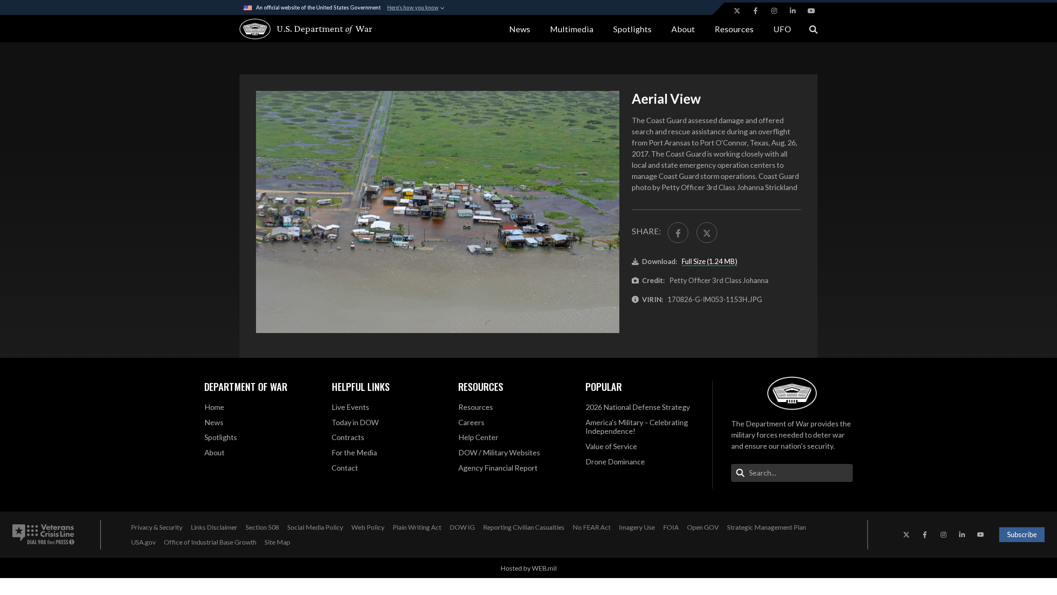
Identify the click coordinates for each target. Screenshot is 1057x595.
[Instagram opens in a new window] (774, 11)
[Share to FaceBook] (678, 232)
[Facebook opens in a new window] (755, 11)
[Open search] (813, 28)
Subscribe (1022, 534)
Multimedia (571, 29)
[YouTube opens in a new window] (811, 11)
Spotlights (632, 29)
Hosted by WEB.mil (528, 568)
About (683, 29)
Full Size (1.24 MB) (709, 261)
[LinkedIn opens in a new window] (793, 11)
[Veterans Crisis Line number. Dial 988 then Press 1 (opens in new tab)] (43, 534)
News (519, 29)
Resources (734, 29)
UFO (782, 29)
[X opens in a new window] (737, 11)
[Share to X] (707, 232)
